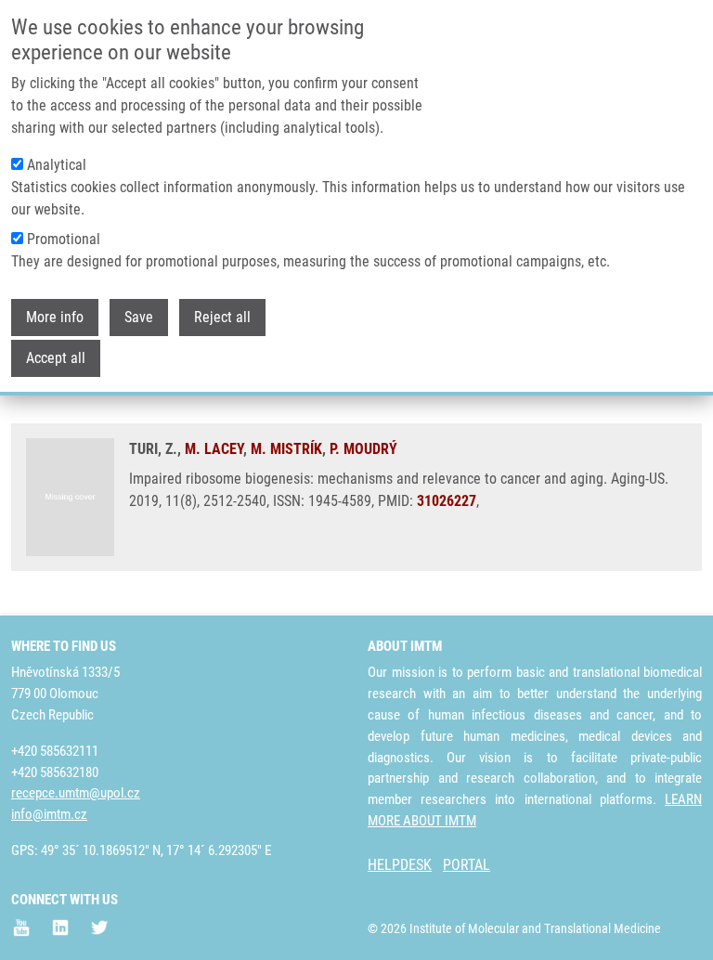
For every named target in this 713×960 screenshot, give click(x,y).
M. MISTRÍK (286, 449)
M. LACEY (214, 449)
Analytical (56, 165)
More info (55, 317)
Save (138, 317)
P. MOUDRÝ (363, 449)
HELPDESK (400, 865)
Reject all (222, 317)
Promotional (63, 239)
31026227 (446, 501)
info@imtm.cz (49, 814)
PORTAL (466, 865)
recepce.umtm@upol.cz (75, 793)
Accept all (55, 358)
